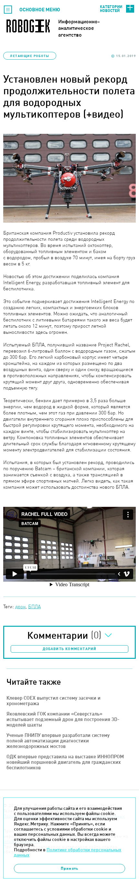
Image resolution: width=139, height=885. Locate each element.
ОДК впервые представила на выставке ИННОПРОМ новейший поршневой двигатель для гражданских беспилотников (65, 762)
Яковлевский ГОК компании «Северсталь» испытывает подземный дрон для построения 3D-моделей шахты (62, 719)
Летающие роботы (29, 56)
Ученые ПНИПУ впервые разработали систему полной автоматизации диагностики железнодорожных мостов (58, 740)
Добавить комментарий (70, 649)
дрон (20, 606)
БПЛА (34, 606)
